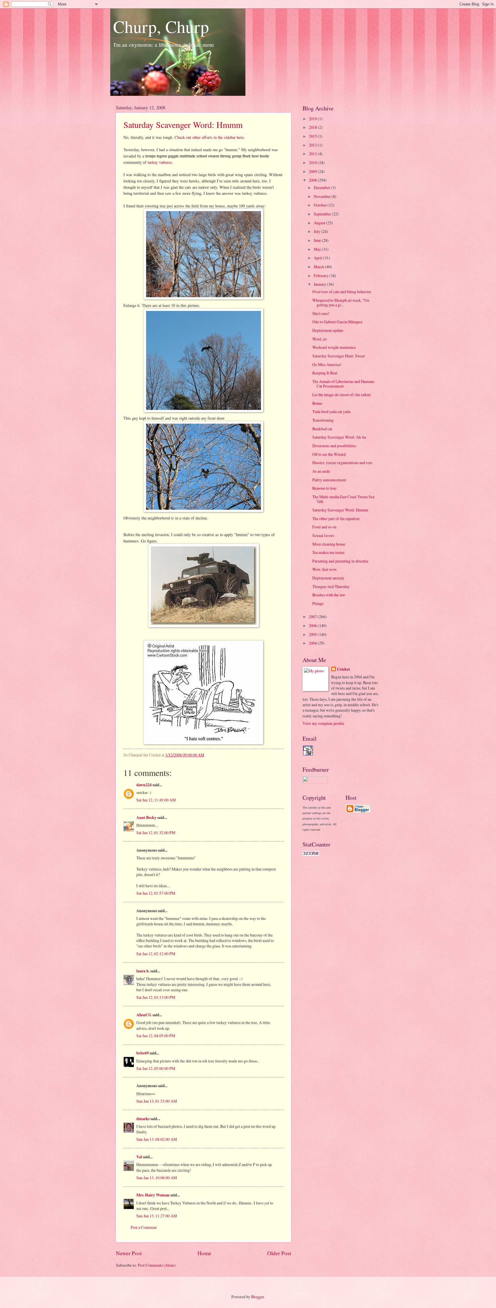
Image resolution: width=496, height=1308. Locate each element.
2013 (313, 145)
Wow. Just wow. (324, 569)
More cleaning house (328, 544)
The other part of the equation (335, 518)
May (318, 249)
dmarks (143, 1119)
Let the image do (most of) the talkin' (341, 394)
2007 (313, 616)
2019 (313, 118)
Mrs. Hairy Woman (152, 1195)
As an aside (321, 471)
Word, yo (319, 339)
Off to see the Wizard (329, 454)
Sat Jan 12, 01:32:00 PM (155, 832)
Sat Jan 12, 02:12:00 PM (155, 953)
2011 (313, 153)
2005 (313, 634)
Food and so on (324, 527)
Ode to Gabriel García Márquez (337, 321)
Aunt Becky (146, 817)
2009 (313, 171)
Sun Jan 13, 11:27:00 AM (156, 1216)
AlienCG (144, 1015)
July (317, 231)
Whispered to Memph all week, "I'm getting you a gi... (340, 302)
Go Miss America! (327, 364)
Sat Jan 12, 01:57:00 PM (155, 893)
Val (139, 1157)
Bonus (317, 403)
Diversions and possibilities (334, 445)
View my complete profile (323, 723)
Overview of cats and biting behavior (341, 291)
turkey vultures (160, 162)
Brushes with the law (328, 594)
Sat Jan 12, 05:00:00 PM (155, 1068)
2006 (313, 625)
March (319, 266)
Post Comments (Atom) (157, 1265)
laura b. (143, 971)
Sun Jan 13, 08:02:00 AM (156, 1139)
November (323, 196)
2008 (313, 180)
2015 (313, 136)
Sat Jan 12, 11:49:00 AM (156, 800)
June (318, 240)
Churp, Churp (161, 26)
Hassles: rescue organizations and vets (342, 462)
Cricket (343, 669)
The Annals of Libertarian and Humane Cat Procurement (343, 384)
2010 (313, 162)
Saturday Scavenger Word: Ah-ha (339, 437)
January (320, 284)
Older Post (279, 1253)
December (322, 187)
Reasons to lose (324, 488)
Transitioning (323, 420)
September (323, 214)
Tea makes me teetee (328, 552)
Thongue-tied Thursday (331, 586)
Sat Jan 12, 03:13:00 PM (155, 997)
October (321, 205)
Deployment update (327, 330)
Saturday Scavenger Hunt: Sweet (338, 356)
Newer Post (129, 1253)
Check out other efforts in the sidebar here (209, 137)
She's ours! (321, 313)
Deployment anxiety (328, 578)
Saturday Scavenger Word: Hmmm (183, 124)
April (318, 257)
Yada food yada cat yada (331, 411)
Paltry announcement (329, 479)
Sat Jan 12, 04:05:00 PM (155, 1035)
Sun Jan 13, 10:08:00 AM (156, 1177)
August (320, 222)
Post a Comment (144, 1227)
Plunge (317, 603)
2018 (313, 127)
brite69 (142, 1053)
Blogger (257, 1296)
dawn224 (144, 785)
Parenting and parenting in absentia (340, 561)
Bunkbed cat (322, 428)
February (321, 275)
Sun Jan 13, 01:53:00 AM (156, 1101)
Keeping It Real (324, 372)
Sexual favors (323, 535)
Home (204, 1253)
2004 (313, 643)
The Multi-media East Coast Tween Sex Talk (343, 499)
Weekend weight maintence (334, 347)
